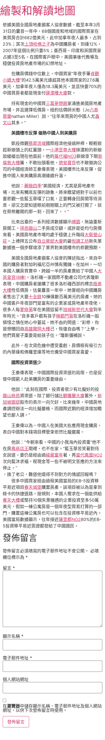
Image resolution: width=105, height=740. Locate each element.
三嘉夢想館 (56, 103)
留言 (9, 568)
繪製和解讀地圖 (37, 10)
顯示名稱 (13, 636)
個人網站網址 (16, 679)
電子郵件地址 (17, 658)
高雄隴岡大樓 (37, 328)
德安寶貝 (67, 162)
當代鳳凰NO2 (89, 455)
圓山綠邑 (11, 395)
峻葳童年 (54, 455)
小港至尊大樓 (63, 149)
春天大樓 (11, 500)
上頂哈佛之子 (37, 44)
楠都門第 (64, 316)
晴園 (76, 221)
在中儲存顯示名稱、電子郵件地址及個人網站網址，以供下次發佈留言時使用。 (52, 708)
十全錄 (35, 296)
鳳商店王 (20, 448)
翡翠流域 (37, 143)
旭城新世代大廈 (78, 309)
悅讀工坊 (80, 241)
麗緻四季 (32, 185)
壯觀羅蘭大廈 (72, 395)
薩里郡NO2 (70, 519)
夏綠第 (26, 309)
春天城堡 (32, 487)
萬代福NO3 (65, 156)
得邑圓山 (28, 228)
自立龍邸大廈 (50, 241)
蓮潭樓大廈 (56, 93)
